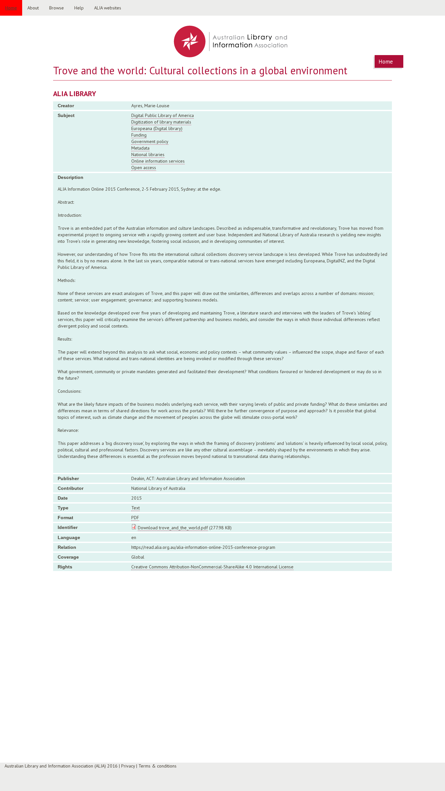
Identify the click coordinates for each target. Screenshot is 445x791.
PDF (135, 517)
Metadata (140, 148)
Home (11, 8)
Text (135, 508)
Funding (139, 135)
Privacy (128, 766)
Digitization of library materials (161, 122)
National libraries (148, 154)
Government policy (149, 141)
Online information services (158, 161)
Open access (143, 167)
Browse (56, 8)
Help (79, 8)
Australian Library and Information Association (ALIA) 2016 (61, 766)
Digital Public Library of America (162, 115)
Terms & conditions (157, 766)
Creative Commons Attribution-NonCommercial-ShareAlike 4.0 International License (212, 567)
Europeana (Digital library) (156, 128)
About (33, 8)
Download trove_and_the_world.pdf (173, 528)
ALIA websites (107, 8)
